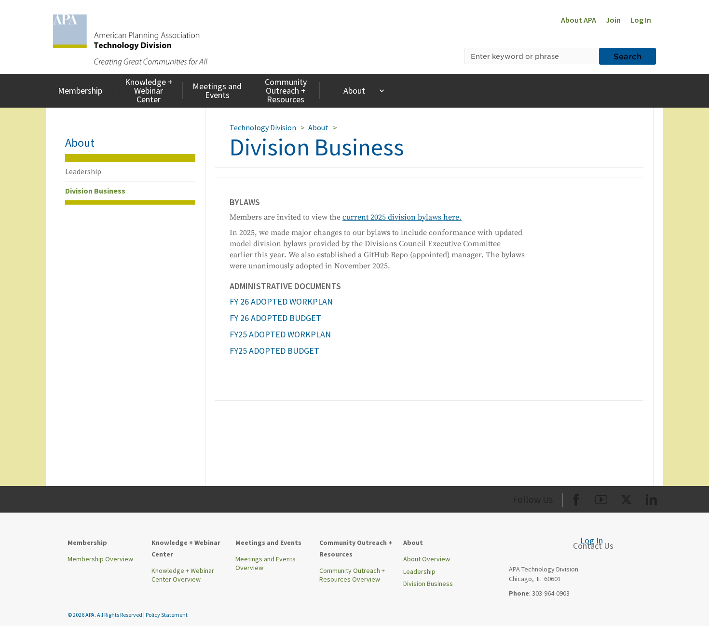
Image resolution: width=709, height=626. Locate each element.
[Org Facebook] (576, 498)
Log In (640, 20)
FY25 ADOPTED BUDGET (274, 350)
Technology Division (263, 127)
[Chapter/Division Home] (130, 39)
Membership (80, 90)
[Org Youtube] (601, 498)
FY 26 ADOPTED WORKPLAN (281, 301)
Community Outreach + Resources (286, 90)
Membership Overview (100, 559)
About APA (578, 20)
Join (613, 20)
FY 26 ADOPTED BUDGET (275, 317)
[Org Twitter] (626, 498)
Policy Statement (167, 614)
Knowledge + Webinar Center (149, 90)
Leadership (83, 171)
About (354, 90)
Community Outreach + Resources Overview (352, 575)
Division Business (95, 190)
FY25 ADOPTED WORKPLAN (280, 334)
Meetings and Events (217, 90)
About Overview (426, 559)
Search (627, 56)
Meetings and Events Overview (265, 563)
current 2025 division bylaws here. (402, 217)
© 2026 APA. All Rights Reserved (105, 614)
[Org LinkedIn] (651, 498)
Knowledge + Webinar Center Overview (182, 575)
